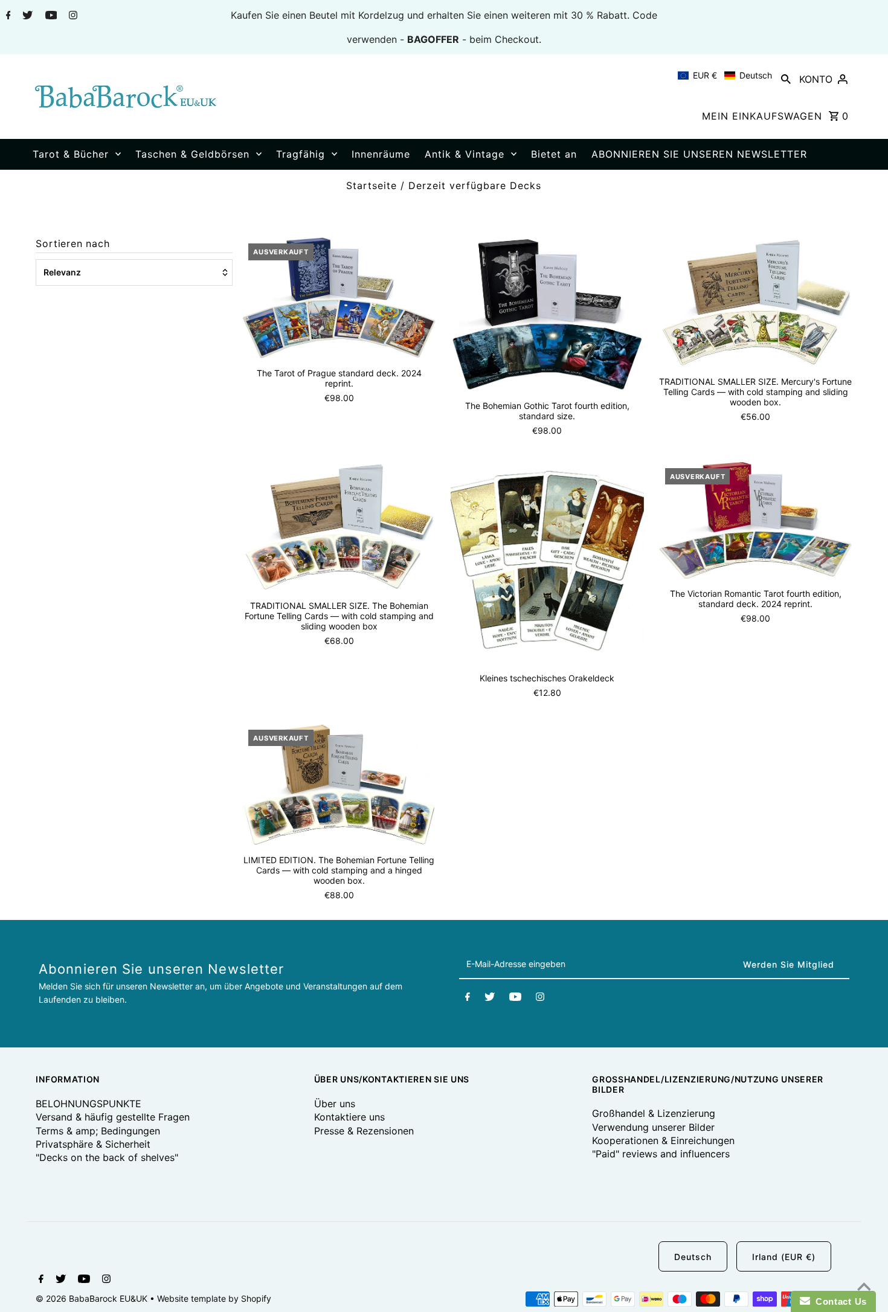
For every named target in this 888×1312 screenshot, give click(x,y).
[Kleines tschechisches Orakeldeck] (547, 563)
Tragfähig (300, 154)
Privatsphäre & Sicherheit (93, 1144)
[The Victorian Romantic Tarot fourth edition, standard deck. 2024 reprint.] (755, 520)
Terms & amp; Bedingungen (98, 1131)
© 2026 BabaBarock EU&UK (93, 1298)
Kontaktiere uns (349, 1117)
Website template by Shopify (214, 1298)
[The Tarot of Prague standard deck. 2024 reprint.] (339, 297)
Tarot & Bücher (71, 154)
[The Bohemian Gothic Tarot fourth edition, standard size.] (547, 314)
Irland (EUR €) (784, 1257)
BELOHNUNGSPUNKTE (88, 1104)
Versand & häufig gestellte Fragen (113, 1117)
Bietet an (554, 154)
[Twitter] (26, 16)
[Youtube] (49, 16)
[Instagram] (71, 16)
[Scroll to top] (864, 1288)
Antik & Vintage (464, 154)
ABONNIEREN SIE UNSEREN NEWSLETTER (699, 154)
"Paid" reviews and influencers (661, 1154)
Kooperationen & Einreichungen (663, 1140)
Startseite (371, 185)
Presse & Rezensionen (364, 1131)
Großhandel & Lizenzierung (653, 1113)
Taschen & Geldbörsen (192, 154)
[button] (725, 75)
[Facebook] (7, 16)
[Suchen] (786, 78)
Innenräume (381, 154)
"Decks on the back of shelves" (107, 1157)
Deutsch (693, 1257)
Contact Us (838, 1301)
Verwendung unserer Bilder (653, 1127)
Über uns (334, 1104)
